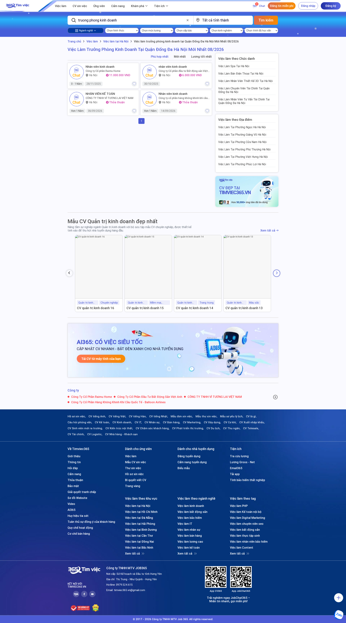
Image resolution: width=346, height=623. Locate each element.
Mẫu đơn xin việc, (182, 416)
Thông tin (74, 462)
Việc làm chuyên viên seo (246, 523)
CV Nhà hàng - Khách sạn (121, 434)
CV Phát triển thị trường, (188, 428)
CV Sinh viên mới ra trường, (85, 428)
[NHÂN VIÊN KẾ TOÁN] (76, 99)
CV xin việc (80, 6)
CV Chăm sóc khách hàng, (152, 428)
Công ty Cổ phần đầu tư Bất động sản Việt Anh (183, 71)
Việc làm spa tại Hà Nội (233, 66)
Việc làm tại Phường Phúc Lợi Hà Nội (242, 164)
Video (71, 503)
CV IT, (138, 422)
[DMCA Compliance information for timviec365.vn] (95, 608)
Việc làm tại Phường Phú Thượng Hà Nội (244, 149)
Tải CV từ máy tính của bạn (101, 359)
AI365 (72, 509)
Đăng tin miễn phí (281, 6)
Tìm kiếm (265, 20)
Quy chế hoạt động (80, 527)
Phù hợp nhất (159, 56)
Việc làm (60, 6)
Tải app (235, 474)
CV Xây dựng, (212, 422)
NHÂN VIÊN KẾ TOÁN (100, 94)
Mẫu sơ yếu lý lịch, (231, 416)
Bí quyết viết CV (135, 480)
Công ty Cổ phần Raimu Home (103, 71)
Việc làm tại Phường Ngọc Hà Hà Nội (242, 127)
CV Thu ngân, (231, 428)
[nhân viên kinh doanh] (149, 72)
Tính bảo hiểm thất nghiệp (247, 480)
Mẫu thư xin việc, (206, 416)
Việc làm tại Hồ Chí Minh (141, 511)
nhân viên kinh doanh (173, 66)
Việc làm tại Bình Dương (141, 529)
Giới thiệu (74, 456)
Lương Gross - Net (242, 462)
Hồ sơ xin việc (134, 474)
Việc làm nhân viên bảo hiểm (249, 541)
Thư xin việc (133, 468)
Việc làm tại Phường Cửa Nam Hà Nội (242, 142)
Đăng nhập (308, 6)
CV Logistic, (94, 434)
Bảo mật (73, 486)
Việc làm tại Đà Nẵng (139, 517)
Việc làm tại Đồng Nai (139, 541)
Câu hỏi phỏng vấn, (80, 422)
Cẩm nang (118, 6)
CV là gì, (251, 416)
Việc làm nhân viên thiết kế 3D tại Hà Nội (245, 81)
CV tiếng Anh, (97, 416)
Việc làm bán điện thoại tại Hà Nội (240, 73)
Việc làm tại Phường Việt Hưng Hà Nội (243, 157)
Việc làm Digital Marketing (247, 517)
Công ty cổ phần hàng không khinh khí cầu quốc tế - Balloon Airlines (183, 98)
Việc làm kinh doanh (191, 505)
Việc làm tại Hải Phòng (140, 523)
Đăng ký (330, 6)
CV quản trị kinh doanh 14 (194, 308)
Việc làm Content (241, 547)
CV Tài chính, (76, 434)
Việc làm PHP (239, 505)
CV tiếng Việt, (117, 416)
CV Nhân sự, (152, 422)
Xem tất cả (267, 230)
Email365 (236, 468)
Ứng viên (99, 6)
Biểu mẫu (184, 468)
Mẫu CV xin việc (135, 462)
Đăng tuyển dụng (189, 456)
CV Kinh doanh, (122, 422)
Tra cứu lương (239, 456)
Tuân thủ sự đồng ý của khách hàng (91, 521)
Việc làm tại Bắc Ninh (139, 547)
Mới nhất (180, 56)
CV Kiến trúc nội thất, (119, 428)
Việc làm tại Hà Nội (137, 505)
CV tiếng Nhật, (158, 416)
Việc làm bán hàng (190, 535)
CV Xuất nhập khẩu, (252, 422)
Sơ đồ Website (77, 497)
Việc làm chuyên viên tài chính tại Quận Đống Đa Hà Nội (244, 90)
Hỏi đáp (73, 468)
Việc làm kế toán (189, 547)
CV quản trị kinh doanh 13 (244, 308)
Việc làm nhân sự (189, 529)
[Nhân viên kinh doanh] (76, 72)
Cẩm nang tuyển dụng (192, 462)
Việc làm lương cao (190, 541)
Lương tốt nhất (201, 56)
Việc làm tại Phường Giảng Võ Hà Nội (242, 134)
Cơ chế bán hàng (79, 533)
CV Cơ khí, (230, 422)
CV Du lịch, (213, 428)
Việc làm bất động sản (192, 511)
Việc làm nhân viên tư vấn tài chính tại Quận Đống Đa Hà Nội (244, 101)
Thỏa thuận (75, 480)
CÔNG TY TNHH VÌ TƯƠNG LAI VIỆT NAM (109, 98)
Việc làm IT (185, 523)
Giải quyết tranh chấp (82, 492)
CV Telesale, (251, 428)
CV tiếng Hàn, (138, 416)
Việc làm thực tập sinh (245, 535)
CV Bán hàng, (171, 422)
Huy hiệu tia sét (78, 515)
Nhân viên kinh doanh (100, 66)
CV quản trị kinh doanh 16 (95, 308)
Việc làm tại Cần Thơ (139, 535)
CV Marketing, (192, 422)
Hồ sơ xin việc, (77, 416)
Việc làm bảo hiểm (190, 517)
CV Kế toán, (102, 422)
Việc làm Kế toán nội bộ (245, 511)
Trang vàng (132, 486)
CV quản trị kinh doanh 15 (145, 308)
